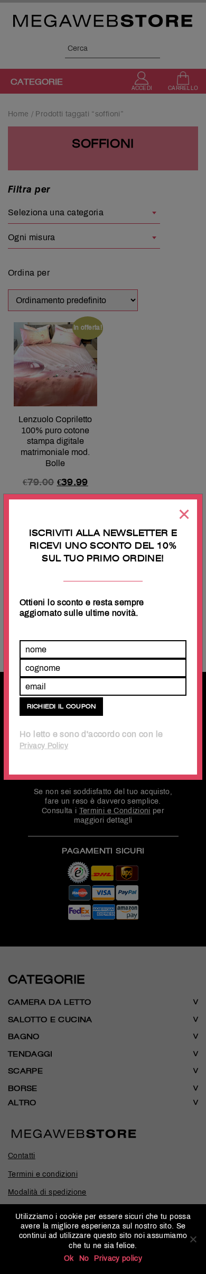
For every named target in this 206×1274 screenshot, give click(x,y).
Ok (69, 1258)
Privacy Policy (44, 746)
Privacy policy (118, 1258)
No (84, 1258)
